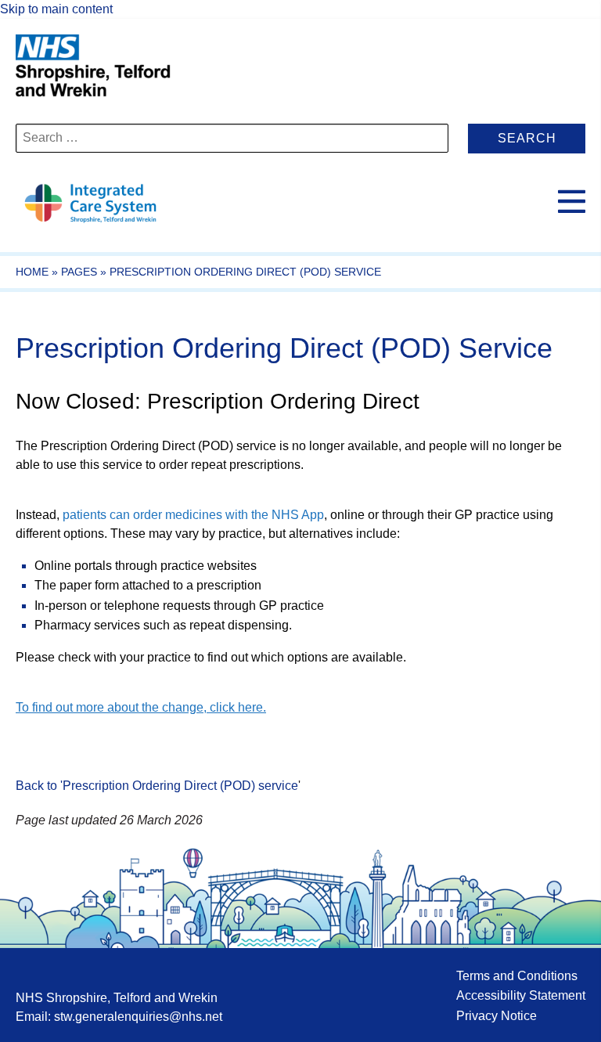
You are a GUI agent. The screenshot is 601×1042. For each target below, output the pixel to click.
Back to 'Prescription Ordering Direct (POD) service (157, 785)
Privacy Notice (496, 1015)
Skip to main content (56, 9)
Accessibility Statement (520, 995)
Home (32, 271)
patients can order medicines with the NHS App (193, 514)
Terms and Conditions (517, 976)
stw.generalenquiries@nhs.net (138, 1016)
